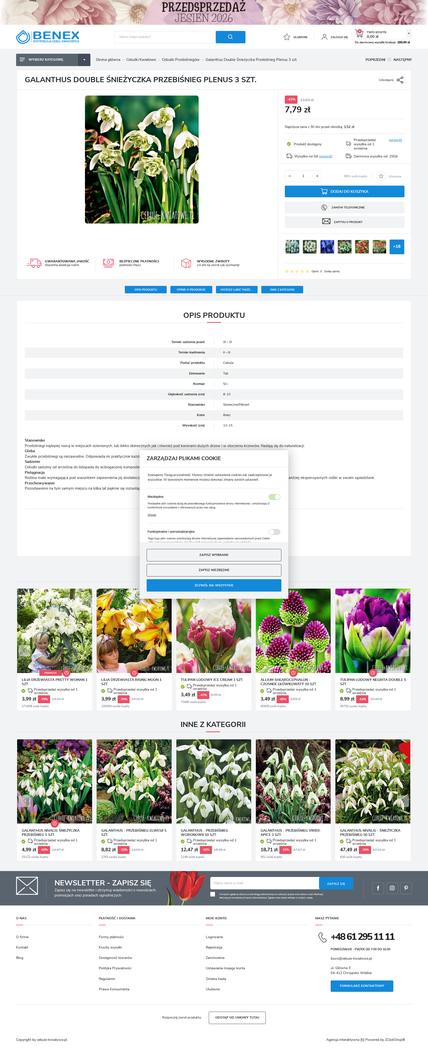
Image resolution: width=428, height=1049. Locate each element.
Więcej (152, 515)
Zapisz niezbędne (214, 570)
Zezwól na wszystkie (214, 585)
